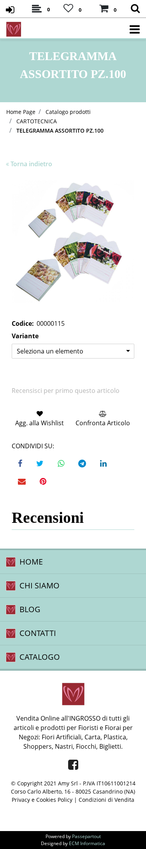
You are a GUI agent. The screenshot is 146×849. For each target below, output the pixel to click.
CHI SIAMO (39, 585)
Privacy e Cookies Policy (42, 799)
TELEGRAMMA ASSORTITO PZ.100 (60, 130)
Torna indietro (31, 164)
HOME (31, 561)
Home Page (20, 111)
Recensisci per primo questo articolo (66, 390)
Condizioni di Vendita (106, 799)
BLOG (29, 609)
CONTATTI (37, 633)
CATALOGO (39, 657)
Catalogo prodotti (68, 111)
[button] (73, 241)
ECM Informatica (87, 843)
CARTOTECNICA (36, 121)
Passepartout (86, 836)
